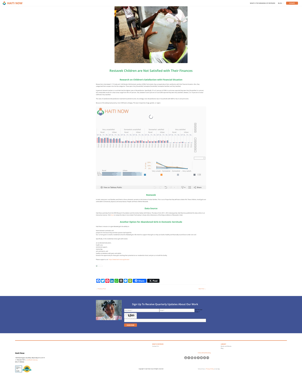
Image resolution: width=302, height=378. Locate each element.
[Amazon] (204, 357)
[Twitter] (103, 281)
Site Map (217, 369)
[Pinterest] (107, 281)
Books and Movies (226, 346)
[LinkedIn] (112, 281)
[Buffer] (121, 281)
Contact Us (155, 346)
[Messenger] (125, 281)
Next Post (202, 289)
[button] (292, 3)
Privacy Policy (210, 369)
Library (223, 344)
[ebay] (207, 357)
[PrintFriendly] (130, 281)
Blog (280, 3)
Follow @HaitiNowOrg (204, 353)
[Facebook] (98, 281)
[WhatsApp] (116, 281)
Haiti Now (14, 3)
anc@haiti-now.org (31, 360)
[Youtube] (185, 357)
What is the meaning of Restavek (262, 3)
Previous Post (101, 289)
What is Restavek (158, 344)
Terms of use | (202, 369)
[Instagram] (195, 357)
